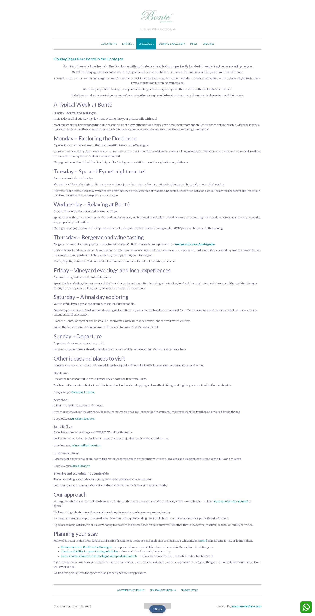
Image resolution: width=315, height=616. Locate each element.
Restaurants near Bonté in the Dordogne (86, 547)
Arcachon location (82, 418)
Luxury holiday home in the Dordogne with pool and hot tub (99, 556)
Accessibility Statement (131, 590)
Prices (193, 43)
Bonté (203, 540)
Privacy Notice (189, 590)
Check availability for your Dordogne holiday (89, 551)
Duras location (80, 466)
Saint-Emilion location (85, 445)
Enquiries (208, 43)
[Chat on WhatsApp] (306, 607)
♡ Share (157, 609)
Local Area (145, 43)
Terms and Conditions (163, 590)
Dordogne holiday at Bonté (231, 501)
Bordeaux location (83, 392)
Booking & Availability (172, 43)
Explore (127, 43)
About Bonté (109, 43)
